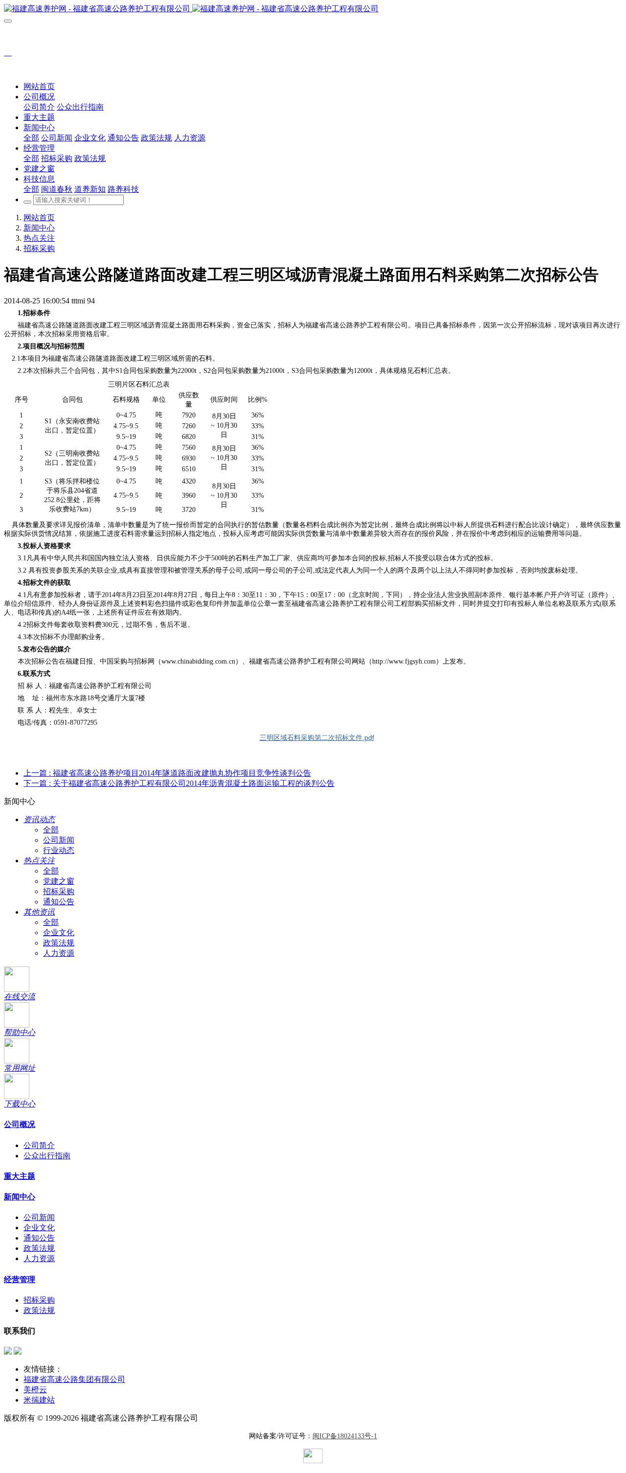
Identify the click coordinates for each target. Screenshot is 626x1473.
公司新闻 (58, 840)
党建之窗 (58, 881)
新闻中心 (39, 228)
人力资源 (58, 953)
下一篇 (179, 783)
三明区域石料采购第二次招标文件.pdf (317, 737)
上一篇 (167, 773)
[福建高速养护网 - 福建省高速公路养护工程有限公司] (313, 9)
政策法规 (58, 943)
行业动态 (58, 850)
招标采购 (39, 248)
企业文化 (58, 932)
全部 (31, 138)
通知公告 (58, 902)
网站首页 (39, 86)
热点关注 (39, 238)
